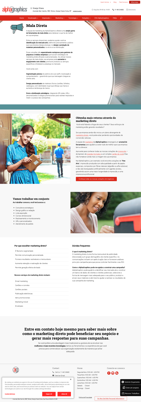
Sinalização (32, 18)
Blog (115, 2)
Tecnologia (72, 18)
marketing (89, 142)
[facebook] (109, 373)
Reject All (49, 394)
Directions (132, 10)
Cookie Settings (10, 394)
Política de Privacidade (85, 397)
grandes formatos (94, 154)
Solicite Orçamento (132, 382)
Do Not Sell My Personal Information (110, 398)
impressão (122, 151)
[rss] (117, 373)
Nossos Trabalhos (132, 393)
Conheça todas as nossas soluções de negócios (96, 179)
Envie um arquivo (132, 387)
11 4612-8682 (119, 10)
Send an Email (60, 375)
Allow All (64, 394)
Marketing (59, 18)
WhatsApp (134, 2)
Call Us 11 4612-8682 (62, 372)
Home (22, 18)
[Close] (70, 379)
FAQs (115, 18)
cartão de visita (118, 154)
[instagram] (113, 373)
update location (77, 11)
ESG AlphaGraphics (102, 18)
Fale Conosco (123, 2)
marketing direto (82, 135)
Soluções (85, 18)
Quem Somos (105, 2)
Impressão (46, 18)
